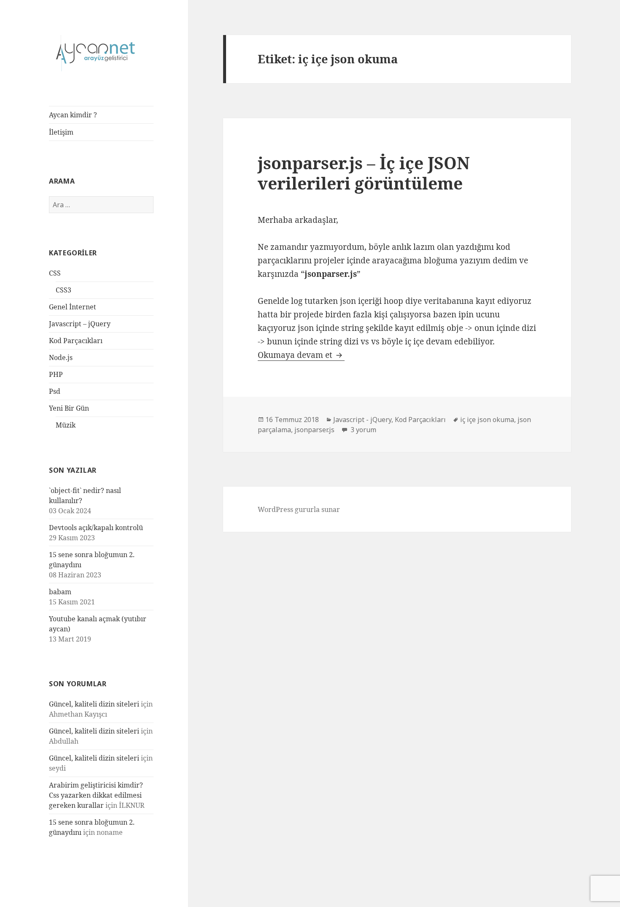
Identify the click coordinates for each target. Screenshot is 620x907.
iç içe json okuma (487, 419)
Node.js (61, 357)
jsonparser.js (314, 429)
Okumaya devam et (301, 354)
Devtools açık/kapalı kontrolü (96, 527)
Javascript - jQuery (362, 419)
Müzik (65, 425)
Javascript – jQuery (80, 323)
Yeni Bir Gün (69, 408)
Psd (54, 391)
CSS (55, 273)
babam (60, 591)
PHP (56, 374)
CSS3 (63, 290)
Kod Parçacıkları (75, 340)
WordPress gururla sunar (299, 509)
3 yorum (362, 429)
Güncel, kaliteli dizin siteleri (94, 704)
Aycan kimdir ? (73, 114)
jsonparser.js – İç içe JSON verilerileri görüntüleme (364, 173)
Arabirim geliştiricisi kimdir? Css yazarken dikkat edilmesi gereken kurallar (96, 795)
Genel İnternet (72, 306)
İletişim (61, 132)
